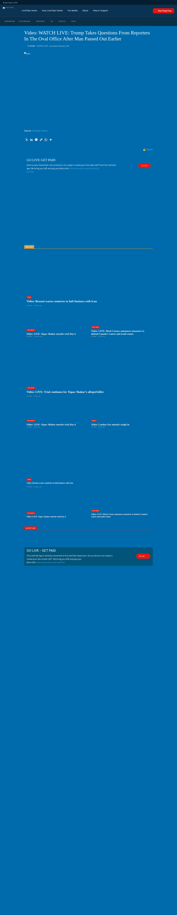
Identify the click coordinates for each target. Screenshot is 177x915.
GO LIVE (30, 171)
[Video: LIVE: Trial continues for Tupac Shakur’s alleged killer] (88, 372)
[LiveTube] (8, 10)
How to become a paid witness (83, 168)
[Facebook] (113, 2)
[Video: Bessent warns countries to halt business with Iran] (88, 282)
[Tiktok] (109, 2)
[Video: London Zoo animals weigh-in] (121, 414)
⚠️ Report (148, 149)
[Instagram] (106, 2)
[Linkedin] (123, 2)
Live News (30, 330)
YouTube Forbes (40, 130)
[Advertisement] (88, 213)
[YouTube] (119, 2)
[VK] (129, 2)
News (29, 297)
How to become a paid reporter (50, 562)
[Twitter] (116, 2)
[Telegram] (126, 2)
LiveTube (32, 46)
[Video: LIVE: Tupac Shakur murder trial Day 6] (56, 324)
